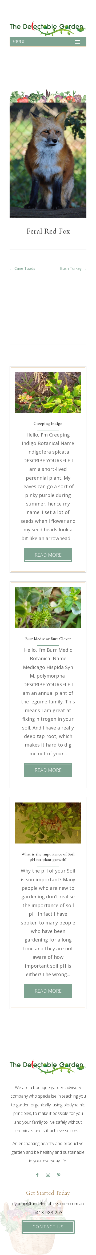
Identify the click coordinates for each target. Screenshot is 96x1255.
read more (48, 555)
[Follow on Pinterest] (58, 1175)
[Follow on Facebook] (37, 1175)
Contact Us (48, 1227)
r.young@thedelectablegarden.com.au (48, 1204)
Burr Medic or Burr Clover (48, 638)
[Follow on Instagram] (48, 1175)
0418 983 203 (48, 1213)
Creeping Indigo (48, 423)
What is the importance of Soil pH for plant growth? (48, 856)
